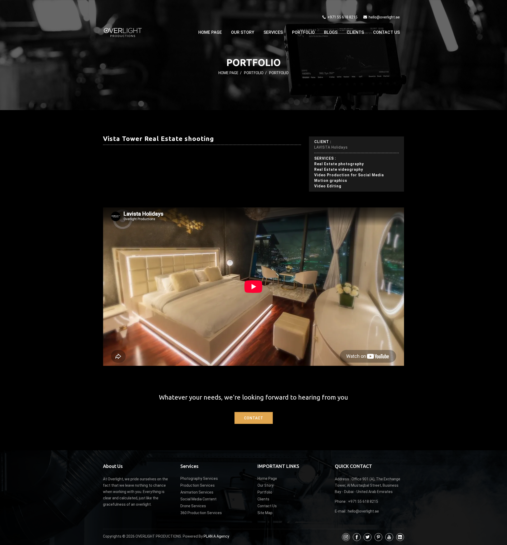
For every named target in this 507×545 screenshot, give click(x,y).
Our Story (242, 32)
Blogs (330, 32)
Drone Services (193, 506)
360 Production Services (201, 513)
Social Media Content (198, 499)
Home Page (210, 32)
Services (273, 32)
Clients (355, 32)
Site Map (265, 513)
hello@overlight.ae (384, 17)
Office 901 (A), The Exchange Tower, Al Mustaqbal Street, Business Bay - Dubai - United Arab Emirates (367, 485)
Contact (253, 418)
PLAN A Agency (216, 536)
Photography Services (199, 478)
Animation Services (196, 492)
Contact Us (386, 32)
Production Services (197, 485)
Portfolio (303, 32)
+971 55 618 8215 (342, 17)
